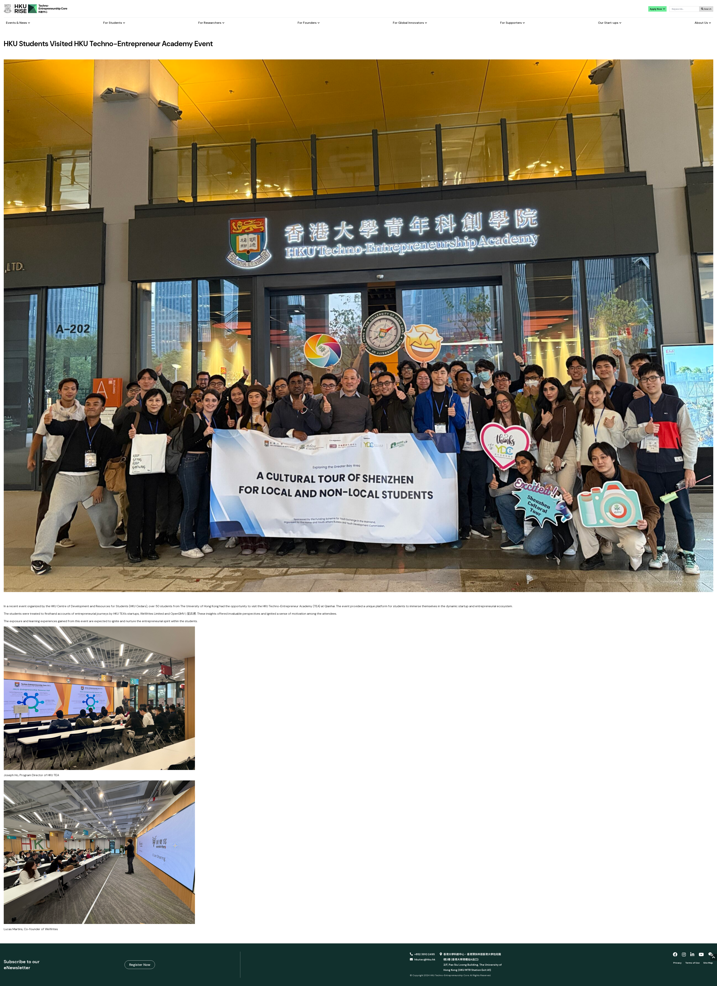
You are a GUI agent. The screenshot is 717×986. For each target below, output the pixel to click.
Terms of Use (692, 962)
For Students (112, 22)
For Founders (307, 22)
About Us (701, 22)
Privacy (677, 962)
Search (707, 8)
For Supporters (511, 22)
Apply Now (656, 8)
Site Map (708, 962)
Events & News (16, 22)
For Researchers (209, 22)
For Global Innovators (408, 22)
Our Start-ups (608, 22)
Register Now (139, 964)
